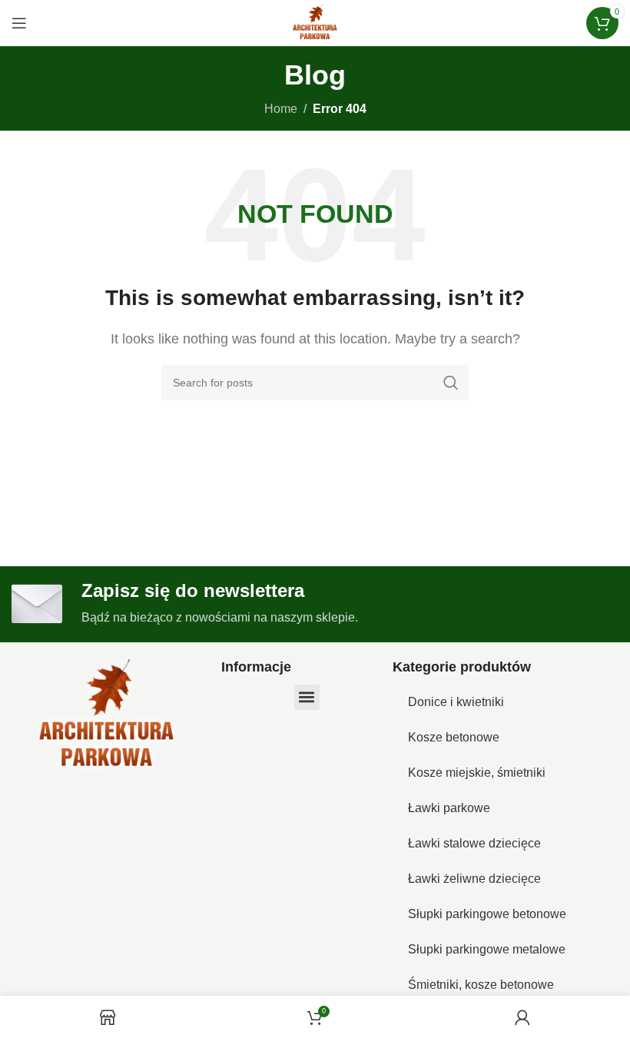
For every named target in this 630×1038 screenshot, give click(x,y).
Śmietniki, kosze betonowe (481, 984)
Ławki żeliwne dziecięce (474, 878)
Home (280, 108)
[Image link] (106, 715)
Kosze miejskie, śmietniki (476, 772)
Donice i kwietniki (456, 701)
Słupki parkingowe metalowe (486, 949)
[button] (307, 697)
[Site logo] (315, 21)
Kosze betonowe (453, 737)
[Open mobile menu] (19, 23)
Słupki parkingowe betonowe (487, 913)
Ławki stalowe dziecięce (474, 843)
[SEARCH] (451, 382)
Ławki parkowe (449, 807)
